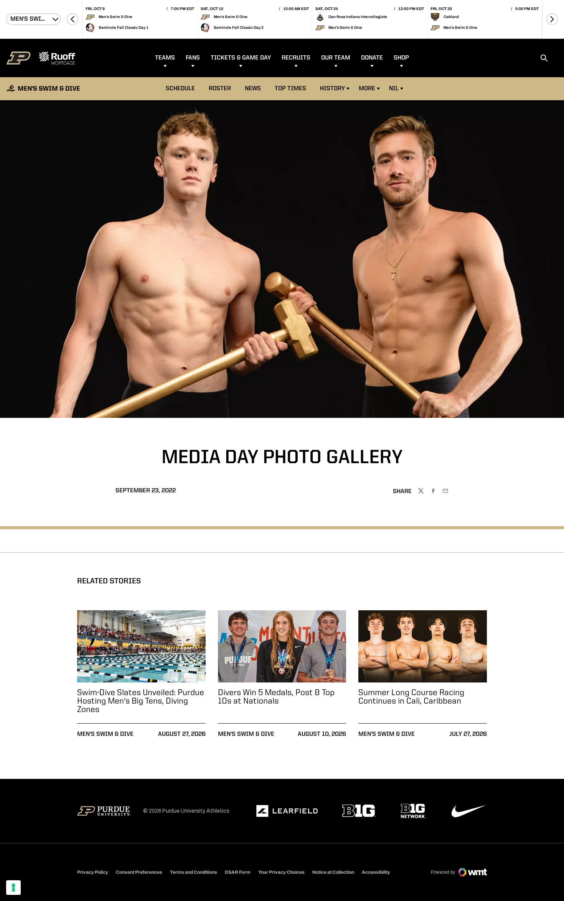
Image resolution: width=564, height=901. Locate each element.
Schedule (180, 89)
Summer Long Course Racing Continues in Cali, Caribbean (411, 697)
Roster (220, 89)
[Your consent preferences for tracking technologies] (13, 887)
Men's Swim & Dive (105, 734)
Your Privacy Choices (281, 872)
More (367, 89)
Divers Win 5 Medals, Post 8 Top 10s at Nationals (276, 697)
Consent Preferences (139, 872)
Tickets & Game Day (241, 58)
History (332, 89)
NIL (394, 89)
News (253, 89)
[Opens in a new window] (287, 811)
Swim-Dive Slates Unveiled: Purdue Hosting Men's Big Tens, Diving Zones (140, 701)
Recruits (296, 58)
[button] (72, 19)
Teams (165, 58)
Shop (401, 58)
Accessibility (376, 872)
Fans (193, 58)
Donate (372, 58)
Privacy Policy (92, 872)
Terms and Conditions (193, 872)
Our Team (335, 58)
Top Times (290, 89)
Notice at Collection (333, 872)
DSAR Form (238, 872)
